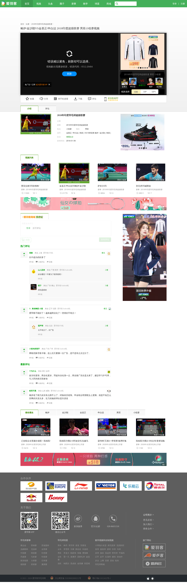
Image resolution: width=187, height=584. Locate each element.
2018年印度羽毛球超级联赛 (77, 125)
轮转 (117, 560)
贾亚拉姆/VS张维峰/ (30, 185)
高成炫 (73, 563)
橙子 (39, 286)
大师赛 (34, 560)
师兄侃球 (111, 545)
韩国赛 (34, 553)
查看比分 (142, 85)
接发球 (103, 549)
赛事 (73, 3)
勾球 (119, 549)
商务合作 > (148, 529)
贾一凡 (66, 557)
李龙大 (66, 553)
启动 (112, 560)
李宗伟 (71, 545)
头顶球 (108, 557)
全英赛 (44, 549)
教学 (85, 3)
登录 (175, 3)
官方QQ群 (95, 526)
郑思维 (87, 563)
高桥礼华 (81, 557)
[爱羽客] (9, 3)
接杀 (102, 553)
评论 (94, 99)
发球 (97, 549)
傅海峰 (85, 553)
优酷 (136, 91)
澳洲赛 (44, 564)
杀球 (97, 553)
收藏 (32, 99)
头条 (50, 3)
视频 (38, 3)
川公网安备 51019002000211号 (68, 578)
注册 (183, 3)
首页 (27, 3)
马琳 (72, 549)
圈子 (62, 3)
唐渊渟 (73, 557)
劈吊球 (115, 553)
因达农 (78, 549)
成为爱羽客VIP (41, 84)
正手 (97, 557)
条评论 (41, 262)
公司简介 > (148, 515)
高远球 (108, 553)
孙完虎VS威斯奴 (143, 185)
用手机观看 (63, 99)
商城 (109, 3)
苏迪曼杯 (45, 545)
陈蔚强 (73, 553)
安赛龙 (83, 545)
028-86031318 (113, 526)
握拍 (114, 557)
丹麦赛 (23, 557)
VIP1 (154, 91)
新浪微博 (78, 526)
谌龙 (77, 545)
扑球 (114, 549)
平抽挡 (121, 553)
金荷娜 (80, 563)
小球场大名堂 (101, 545)
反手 (102, 557)
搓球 (109, 549)
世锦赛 (34, 545)
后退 (107, 560)
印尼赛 (44, 553)
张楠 (79, 553)
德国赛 (23, 564)
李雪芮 (66, 549)
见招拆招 (120, 545)
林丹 (65, 545)
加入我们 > (148, 524)
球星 (97, 3)
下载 (80, 99)
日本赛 (44, 560)
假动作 (120, 557)
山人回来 (41, 270)
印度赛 (44, 557)
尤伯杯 (34, 549)
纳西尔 (66, 563)
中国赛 (23, 553)
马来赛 (34, 557)
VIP (145, 91)
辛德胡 (85, 549)
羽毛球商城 (100, 564)
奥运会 (23, 545)
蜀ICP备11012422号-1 (101, 578)
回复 (50, 262)
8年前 (31, 262)
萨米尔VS (102, 185)
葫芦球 (40, 326)
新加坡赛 (24, 560)
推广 (164, 209)
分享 (46, 99)
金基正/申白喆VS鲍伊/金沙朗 (72, 185)
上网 (102, 560)
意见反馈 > (148, 520)
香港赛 (34, 564)
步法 (97, 560)
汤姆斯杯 (24, 549)
